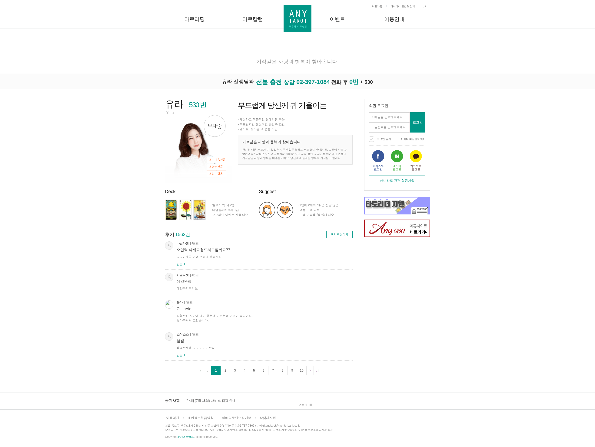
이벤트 (337, 19)
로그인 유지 (384, 139)
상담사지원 (268, 417)
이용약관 (172, 417)
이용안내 (394, 19)
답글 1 (181, 264)
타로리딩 (194, 19)
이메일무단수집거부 (236, 417)
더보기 (303, 404)
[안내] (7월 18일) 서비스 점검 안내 (210, 400)
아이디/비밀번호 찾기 (402, 6)
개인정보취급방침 (201, 417)
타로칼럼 (252, 19)
